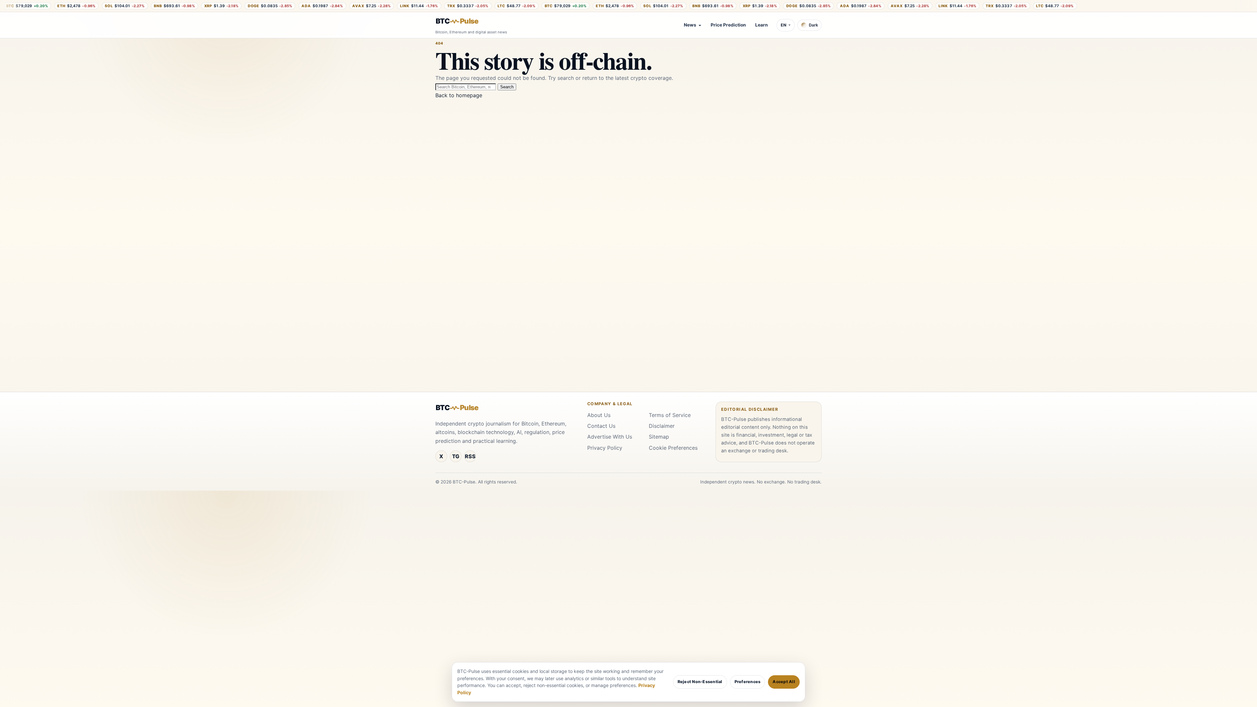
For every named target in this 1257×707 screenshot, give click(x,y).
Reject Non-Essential (700, 681)
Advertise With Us (609, 436)
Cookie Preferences (673, 447)
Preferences (748, 681)
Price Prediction (728, 24)
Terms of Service (670, 415)
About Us (598, 415)
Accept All (784, 681)
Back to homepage (458, 95)
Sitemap (659, 436)
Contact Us (601, 426)
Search (507, 86)
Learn (761, 24)
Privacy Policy (604, 447)
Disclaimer (662, 426)
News (690, 24)
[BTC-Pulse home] (462, 21)
